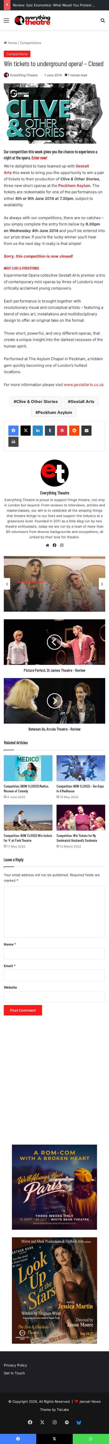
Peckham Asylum (74, 185)
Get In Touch (14, 1373)
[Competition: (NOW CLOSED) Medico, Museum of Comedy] (28, 768)
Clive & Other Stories (37, 401)
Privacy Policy (15, 1365)
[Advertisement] (54, 1082)
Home (12, 43)
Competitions (30, 43)
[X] (26, 431)
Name (10, 944)
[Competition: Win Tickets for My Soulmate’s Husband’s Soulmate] (81, 818)
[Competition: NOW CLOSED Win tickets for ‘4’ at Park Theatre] (28, 818)
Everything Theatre (24, 75)
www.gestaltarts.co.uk (84, 384)
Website (10, 987)
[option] (54, 584)
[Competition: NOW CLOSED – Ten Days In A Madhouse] (81, 768)
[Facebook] (13, 431)
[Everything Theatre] (33, 20)
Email (9, 966)
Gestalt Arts (82, 401)
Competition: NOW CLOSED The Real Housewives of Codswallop (50, 597)
